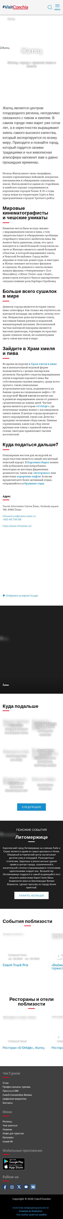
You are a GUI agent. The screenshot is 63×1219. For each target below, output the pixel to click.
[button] (50, 7)
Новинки (7, 1129)
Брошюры (8, 1137)
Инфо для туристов (13, 1133)
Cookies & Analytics (30, 1210)
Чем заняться (10, 1125)
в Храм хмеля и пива (43, 363)
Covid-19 (8, 1141)
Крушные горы (34, 483)
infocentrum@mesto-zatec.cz (19, 516)
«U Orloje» (42, 406)
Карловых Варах (38, 462)
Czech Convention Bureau (17, 1094)
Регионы (7, 1121)
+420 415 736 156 (12, 519)
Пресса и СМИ (11, 1090)
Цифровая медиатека (14, 1098)
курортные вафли (29, 476)
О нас (6, 1082)
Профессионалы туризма (16, 1086)
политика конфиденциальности (31, 1207)
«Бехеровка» (41, 472)
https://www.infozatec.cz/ (17, 525)
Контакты (8, 1102)
